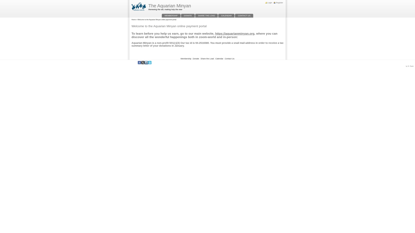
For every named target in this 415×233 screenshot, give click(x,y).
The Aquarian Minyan (169, 5)
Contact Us (244, 16)
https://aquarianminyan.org (234, 33)
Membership (171, 16)
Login (269, 3)
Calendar (226, 16)
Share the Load (206, 16)
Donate (188, 16)
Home (134, 19)
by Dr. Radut (410, 66)
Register (279, 3)
